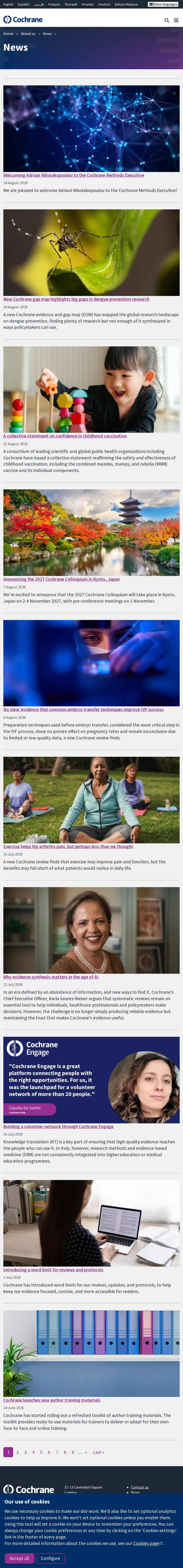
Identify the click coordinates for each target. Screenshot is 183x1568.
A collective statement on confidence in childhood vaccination (65, 436)
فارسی (39, 4)
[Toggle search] (167, 20)
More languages (166, 4)
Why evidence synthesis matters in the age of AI (50, 977)
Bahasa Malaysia (126, 4)
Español (23, 4)
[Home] (22, 19)
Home (8, 33)
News (47, 33)
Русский (71, 4)
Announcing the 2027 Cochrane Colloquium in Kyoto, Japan (61, 579)
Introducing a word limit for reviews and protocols (53, 1270)
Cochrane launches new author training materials (51, 1400)
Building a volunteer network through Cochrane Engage (58, 1126)
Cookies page (146, 1543)
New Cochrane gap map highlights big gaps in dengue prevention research (76, 299)
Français (54, 4)
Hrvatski (88, 4)
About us (28, 33)
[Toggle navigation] (176, 20)
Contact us (140, 1487)
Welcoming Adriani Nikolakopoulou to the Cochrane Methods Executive (73, 175)
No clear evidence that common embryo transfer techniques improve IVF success (83, 709)
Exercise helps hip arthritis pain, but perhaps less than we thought (68, 846)
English (8, 4)
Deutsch (104, 4)
